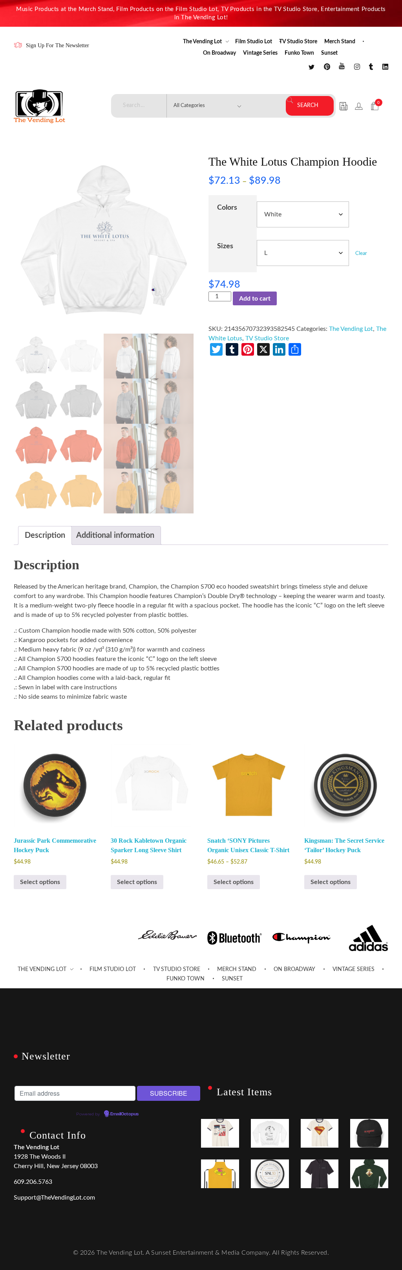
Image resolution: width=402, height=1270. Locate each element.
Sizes (225, 246)
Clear (361, 253)
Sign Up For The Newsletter (57, 45)
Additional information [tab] (115, 535)
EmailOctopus (124, 1114)
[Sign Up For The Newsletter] (18, 45)
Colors (227, 207)
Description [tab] (45, 535)
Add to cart (254, 298)
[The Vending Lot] (39, 106)
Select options (40, 882)
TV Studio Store (267, 338)
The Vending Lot (351, 329)
